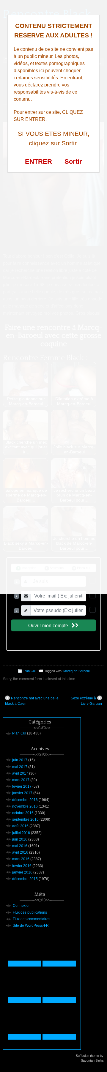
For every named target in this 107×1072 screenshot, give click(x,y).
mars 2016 (20, 859)
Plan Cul (29, 671)
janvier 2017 (22, 793)
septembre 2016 (25, 819)
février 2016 (22, 866)
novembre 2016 (25, 806)
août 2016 (20, 826)
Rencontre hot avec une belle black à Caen (32, 701)
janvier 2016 (22, 872)
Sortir (73, 161)
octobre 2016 (23, 813)
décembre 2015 (25, 879)
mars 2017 (20, 780)
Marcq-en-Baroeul (76, 671)
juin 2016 (19, 839)
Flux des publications (30, 912)
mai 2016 (19, 846)
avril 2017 (20, 773)
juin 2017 (19, 760)
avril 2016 (20, 852)
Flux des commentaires (31, 919)
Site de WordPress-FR (31, 925)
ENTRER (38, 161)
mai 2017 (19, 767)
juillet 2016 (21, 833)
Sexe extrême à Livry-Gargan (86, 701)
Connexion (22, 906)
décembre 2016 (25, 800)
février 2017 (22, 786)
